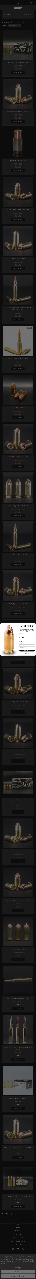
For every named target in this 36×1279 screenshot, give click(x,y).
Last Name (21, 641)
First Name (21, 637)
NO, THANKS (27, 653)
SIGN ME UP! (27, 650)
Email (20, 633)
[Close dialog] (35, 624)
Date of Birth (22, 645)
